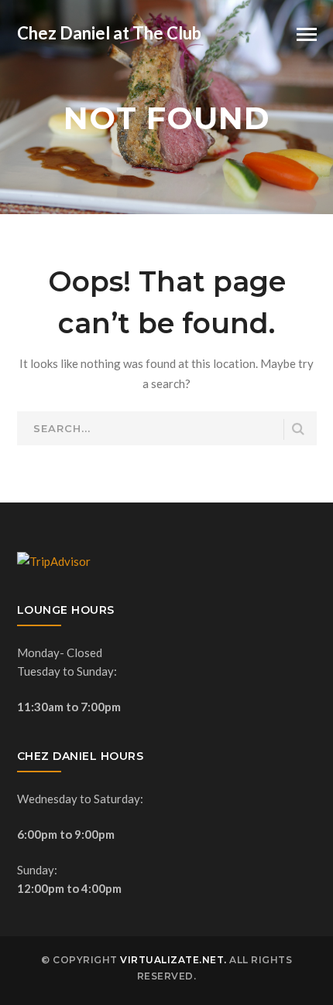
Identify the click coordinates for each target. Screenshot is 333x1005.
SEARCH (298, 429)
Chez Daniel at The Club (109, 32)
